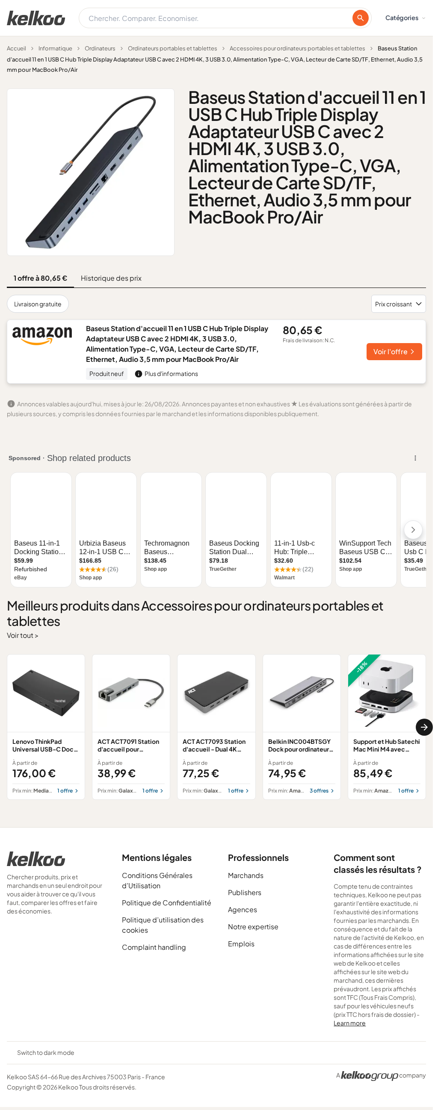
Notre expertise (253, 926)
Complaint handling (154, 947)
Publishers (244, 892)
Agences (242, 909)
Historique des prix (111, 277)
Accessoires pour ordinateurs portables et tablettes (297, 48)
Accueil (16, 48)
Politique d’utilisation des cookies (163, 924)
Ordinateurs (100, 48)
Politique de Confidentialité (166, 902)
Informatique (55, 48)
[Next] (424, 727)
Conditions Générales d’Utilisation (157, 880)
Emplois (241, 943)
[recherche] (360, 18)
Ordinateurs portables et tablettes (172, 48)
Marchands (245, 875)
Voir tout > (23, 635)
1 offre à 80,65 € (40, 277)
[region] (216, 727)
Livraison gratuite (38, 304)
